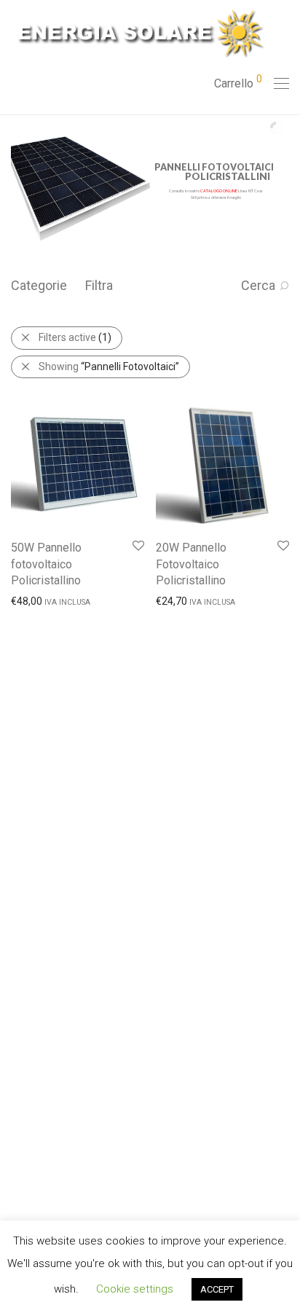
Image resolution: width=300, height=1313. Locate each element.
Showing (109, 366)
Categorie (39, 285)
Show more (30, 600)
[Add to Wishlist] (137, 546)
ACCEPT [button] (217, 1289)
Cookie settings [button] (134, 1289)
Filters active (75, 337)
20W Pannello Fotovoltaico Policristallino (191, 564)
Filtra (99, 285)
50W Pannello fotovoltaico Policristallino (46, 564)
